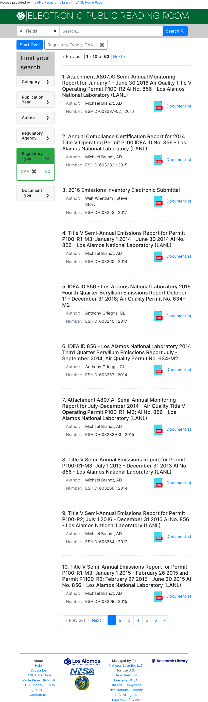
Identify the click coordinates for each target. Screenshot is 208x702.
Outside (117, 685)
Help (38, 665)
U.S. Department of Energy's (125, 675)
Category (31, 81)
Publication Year (33, 99)
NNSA (133, 680)
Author (28, 117)
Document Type (32, 193)
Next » (119, 56)
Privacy (134, 699)
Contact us (38, 695)
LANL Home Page (88, 2)
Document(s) (178, 105)
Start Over (30, 44)
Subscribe (38, 670)
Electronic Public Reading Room (102, 15)
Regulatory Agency (32, 136)
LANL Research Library (52, 2)
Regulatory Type (32, 156)
